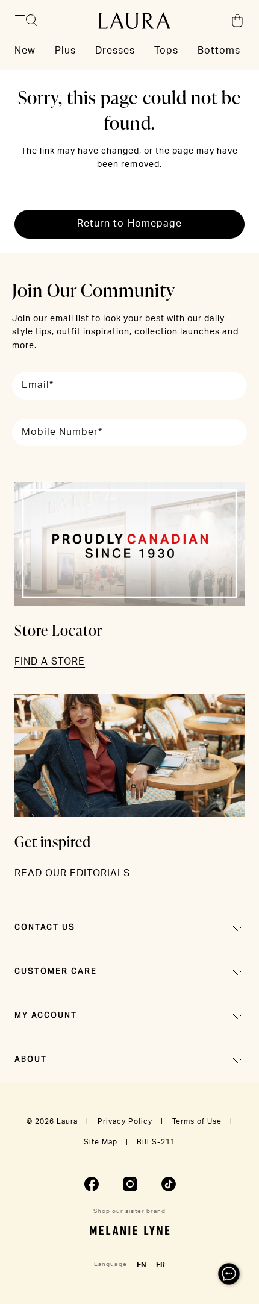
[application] (229, 1274)
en (141, 1264)
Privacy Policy (125, 1121)
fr (160, 1264)
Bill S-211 (156, 1142)
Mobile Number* (62, 432)
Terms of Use (197, 1121)
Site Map (100, 1142)
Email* (38, 385)
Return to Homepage (129, 223)
